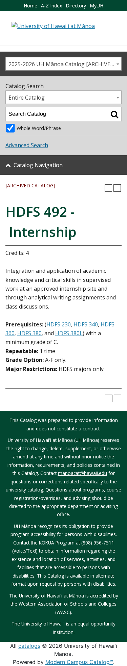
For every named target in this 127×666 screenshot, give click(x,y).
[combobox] (63, 64)
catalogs (29, 645)
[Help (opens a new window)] (117, 188)
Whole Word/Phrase (39, 128)
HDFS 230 (58, 324)
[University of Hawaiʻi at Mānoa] (53, 25)
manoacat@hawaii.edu (82, 473)
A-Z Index (51, 5)
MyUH (96, 5)
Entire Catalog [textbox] (26, 97)
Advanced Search (26, 145)
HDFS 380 (29, 333)
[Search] (114, 114)
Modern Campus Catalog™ (79, 662)
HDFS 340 (85, 324)
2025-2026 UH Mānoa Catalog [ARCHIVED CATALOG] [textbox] (64, 64)
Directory (76, 5)
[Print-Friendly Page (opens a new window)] (108, 188)
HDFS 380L (69, 333)
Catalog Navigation (38, 165)
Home (30, 5)
